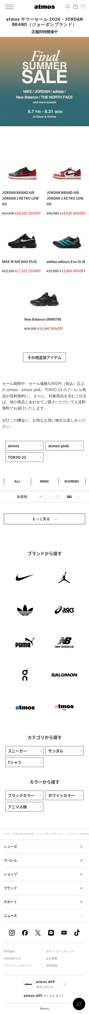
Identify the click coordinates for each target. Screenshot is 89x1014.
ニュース (10, 915)
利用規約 (9, 951)
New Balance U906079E (42, 319)
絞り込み (79, 1004)
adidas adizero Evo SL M (66, 261)
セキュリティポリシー (60, 951)
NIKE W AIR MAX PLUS (19, 261)
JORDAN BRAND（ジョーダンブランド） (38, 834)
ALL (17, 481)
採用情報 (51, 965)
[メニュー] (9, 6)
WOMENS (71, 481)
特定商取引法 (12, 958)
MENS (44, 481)
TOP (6, 834)
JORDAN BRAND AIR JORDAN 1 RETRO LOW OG (20, 198)
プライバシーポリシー (18, 965)
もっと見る (41, 519)
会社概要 (51, 958)
